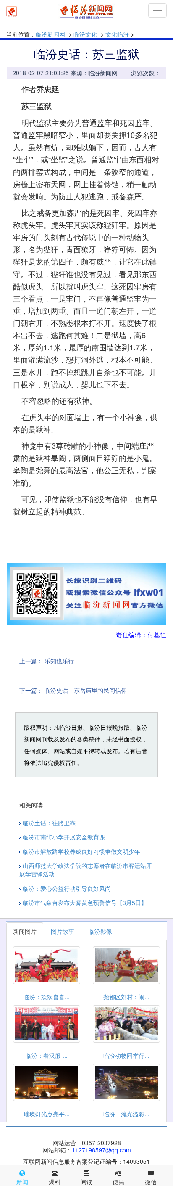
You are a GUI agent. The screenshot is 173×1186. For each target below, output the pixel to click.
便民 (118, 1182)
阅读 (86, 1182)
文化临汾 (117, 34)
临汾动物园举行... (126, 1055)
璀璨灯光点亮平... (47, 1113)
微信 (151, 1182)
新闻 (22, 1182)
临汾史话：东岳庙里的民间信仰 (86, 690)
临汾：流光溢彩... (126, 1113)
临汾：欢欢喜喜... (47, 997)
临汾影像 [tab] (100, 931)
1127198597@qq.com (101, 1150)
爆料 (54, 1182)
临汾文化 (85, 34)
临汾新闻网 (50, 34)
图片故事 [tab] (62, 931)
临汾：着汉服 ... (47, 1055)
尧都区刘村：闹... (126, 997)
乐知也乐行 (59, 661)
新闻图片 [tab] (25, 931)
